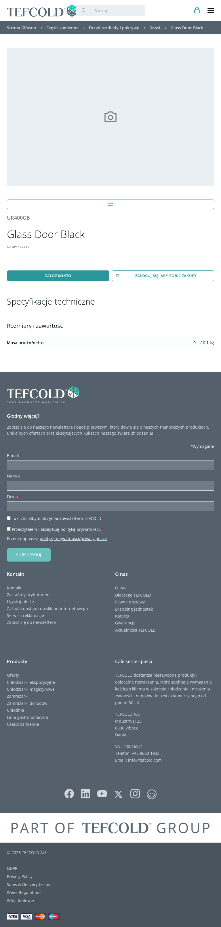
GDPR (12, 868)
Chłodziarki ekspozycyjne (31, 682)
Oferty (13, 675)
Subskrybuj (28, 555)
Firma (13, 496)
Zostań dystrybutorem (28, 594)
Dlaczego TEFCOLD (133, 595)
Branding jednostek (134, 609)
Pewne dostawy (130, 602)
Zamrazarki (17, 696)
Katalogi (123, 616)
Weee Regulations (24, 892)
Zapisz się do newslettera (31, 622)
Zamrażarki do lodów (27, 703)
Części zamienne (23, 724)
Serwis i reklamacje (25, 615)
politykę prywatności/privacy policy (73, 538)
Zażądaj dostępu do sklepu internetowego (47, 608)
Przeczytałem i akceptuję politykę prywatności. (57, 529)
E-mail (14, 455)
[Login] (197, 11)
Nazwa (14, 476)
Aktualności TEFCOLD (135, 630)
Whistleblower (21, 900)
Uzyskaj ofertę (20, 601)
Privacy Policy (20, 876)
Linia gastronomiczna (27, 717)
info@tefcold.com (145, 760)
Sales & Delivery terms (28, 884)
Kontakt (14, 588)
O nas (120, 588)
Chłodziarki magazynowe (31, 689)
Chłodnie (15, 710)
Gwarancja (125, 623)
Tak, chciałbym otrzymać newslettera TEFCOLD (58, 518)
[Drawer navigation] (210, 11)
